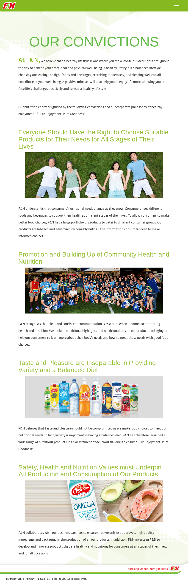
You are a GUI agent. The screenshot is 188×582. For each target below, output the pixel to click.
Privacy (30, 578)
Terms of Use (14, 578)
